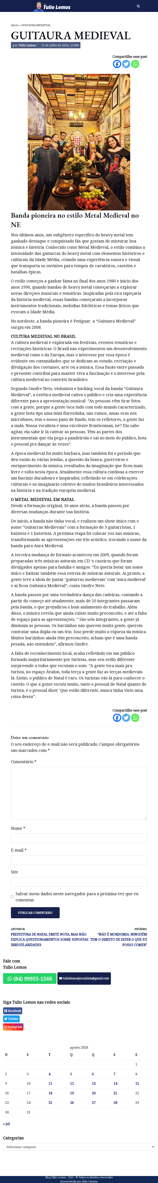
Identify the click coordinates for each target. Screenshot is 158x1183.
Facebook (14, 1011)
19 (72, 1093)
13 (94, 1083)
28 (115, 1102)
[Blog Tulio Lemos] (52, 6)
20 (94, 1093)
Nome (18, 828)
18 (50, 1093)
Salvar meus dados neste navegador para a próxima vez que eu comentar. (77, 897)
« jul (6, 1123)
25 (50, 1102)
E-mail (19, 850)
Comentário (23, 761)
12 (72, 1083)
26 (72, 1102)
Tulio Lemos (27, 45)
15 (137, 1083)
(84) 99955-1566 (32, 978)
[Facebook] (117, 64)
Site (14, 872)
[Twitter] (126, 64)
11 (50, 1083)
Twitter (13, 1019)
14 (115, 1083)
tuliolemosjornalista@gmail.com (85, 978)
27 (94, 1102)
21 (115, 1093)
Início (15, 25)
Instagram (14, 1027)
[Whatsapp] (135, 64)
